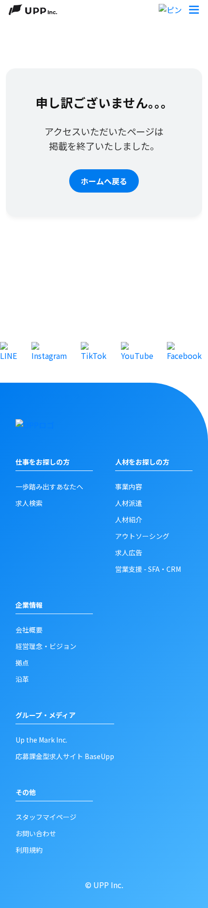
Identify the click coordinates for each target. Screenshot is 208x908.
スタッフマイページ (45, 817)
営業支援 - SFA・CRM (148, 569)
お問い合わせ (35, 833)
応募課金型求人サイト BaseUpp (64, 756)
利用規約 (29, 850)
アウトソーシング (142, 536)
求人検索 (29, 503)
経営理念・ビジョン (45, 646)
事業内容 (128, 486)
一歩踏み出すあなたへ (49, 486)
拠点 (22, 662)
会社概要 (29, 629)
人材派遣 (128, 503)
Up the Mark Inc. (41, 740)
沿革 (22, 679)
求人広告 (128, 552)
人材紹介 (128, 519)
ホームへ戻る (104, 181)
